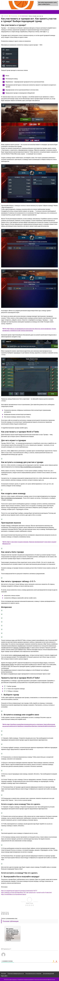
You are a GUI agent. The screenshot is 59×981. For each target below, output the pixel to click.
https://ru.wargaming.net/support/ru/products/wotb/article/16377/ (19, 890)
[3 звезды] (39, 16)
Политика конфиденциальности (16, 973)
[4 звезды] (41, 16)
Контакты (3, 973)
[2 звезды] (37, 16)
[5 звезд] (42, 16)
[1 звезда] (36, 16)
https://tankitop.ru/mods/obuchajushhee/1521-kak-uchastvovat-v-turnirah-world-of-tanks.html (26, 892)
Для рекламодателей (48, 973)
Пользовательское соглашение (33, 973)
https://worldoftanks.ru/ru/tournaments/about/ (13, 894)
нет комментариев (24, 16)
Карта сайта (4, 975)
